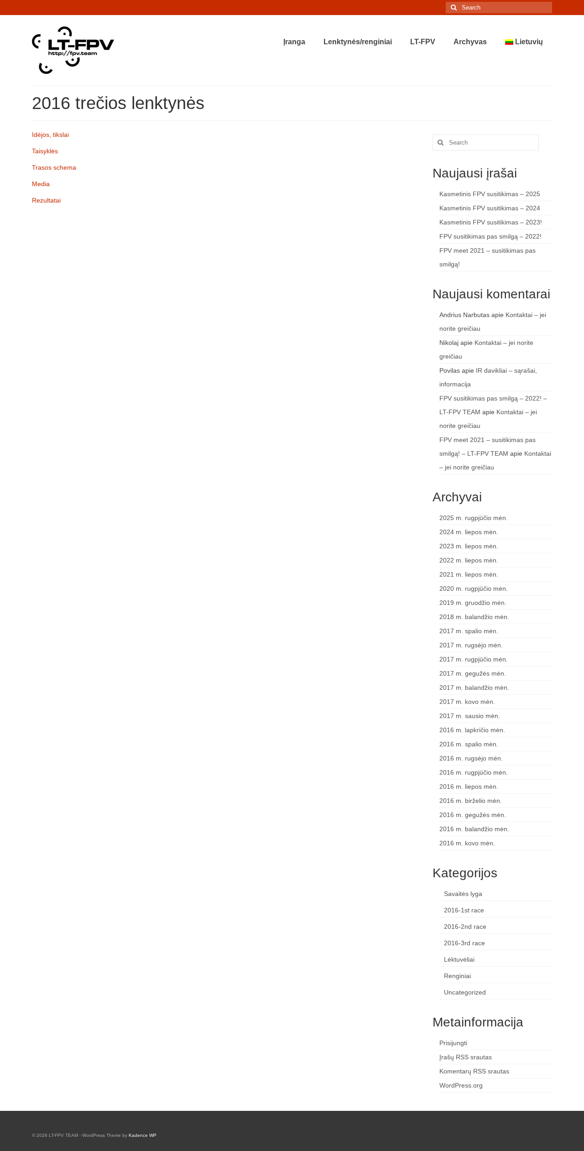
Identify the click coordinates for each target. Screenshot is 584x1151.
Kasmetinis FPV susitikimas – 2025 (489, 194)
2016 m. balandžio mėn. (474, 829)
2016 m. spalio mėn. (468, 744)
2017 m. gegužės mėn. (472, 673)
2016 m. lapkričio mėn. (472, 730)
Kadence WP (142, 1135)
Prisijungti (453, 1043)
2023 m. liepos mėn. (468, 546)
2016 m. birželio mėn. (470, 800)
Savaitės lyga (463, 893)
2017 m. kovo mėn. (467, 701)
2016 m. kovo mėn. (467, 843)
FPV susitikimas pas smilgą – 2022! (490, 236)
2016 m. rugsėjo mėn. (471, 758)
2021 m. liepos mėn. (468, 574)
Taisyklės (45, 151)
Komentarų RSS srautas (474, 1071)
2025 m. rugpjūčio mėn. (473, 517)
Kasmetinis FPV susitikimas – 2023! (490, 222)
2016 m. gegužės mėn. (472, 814)
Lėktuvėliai (459, 959)
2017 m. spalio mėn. (468, 631)
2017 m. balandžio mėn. (474, 687)
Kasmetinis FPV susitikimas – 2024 (489, 208)
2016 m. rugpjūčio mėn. (473, 772)
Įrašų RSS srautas (465, 1057)
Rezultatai (46, 200)
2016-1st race (464, 910)
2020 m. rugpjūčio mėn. (473, 588)
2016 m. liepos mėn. (468, 786)
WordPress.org (461, 1085)
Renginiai (457, 975)
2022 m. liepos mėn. (468, 560)
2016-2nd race (465, 926)
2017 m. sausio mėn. (469, 715)
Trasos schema (54, 167)
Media (41, 183)
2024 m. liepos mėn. (468, 532)
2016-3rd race (464, 943)
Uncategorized (465, 992)
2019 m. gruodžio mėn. (472, 602)
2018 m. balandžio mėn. (474, 616)
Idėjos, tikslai (50, 134)
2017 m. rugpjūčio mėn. (473, 659)
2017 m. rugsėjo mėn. (471, 645)
